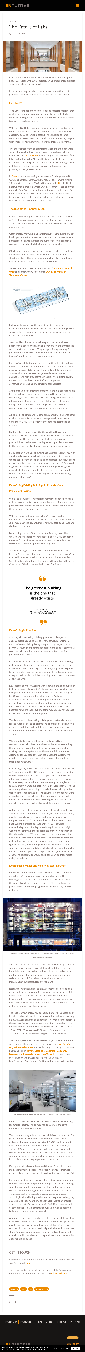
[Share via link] (16, 1302)
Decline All (64, 1348)
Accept (75, 1348)
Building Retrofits (42, 1289)
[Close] (82, 1348)
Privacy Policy (41, 1349)
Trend (23, 1289)
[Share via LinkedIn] (10, 1302)
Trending (12, 1295)
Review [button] (54, 1348)
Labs (30, 1289)
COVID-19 (14, 1289)
